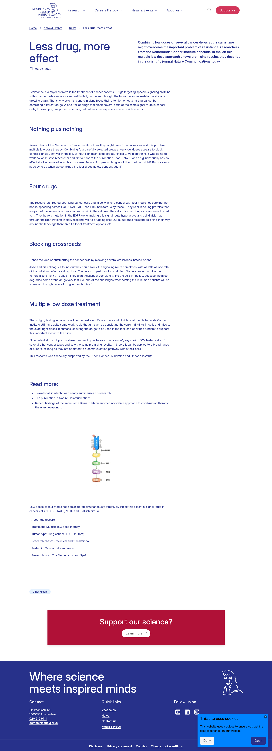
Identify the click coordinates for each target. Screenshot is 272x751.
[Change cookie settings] (265, 716)
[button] (209, 10)
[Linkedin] (187, 712)
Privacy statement (119, 746)
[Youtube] (178, 712)
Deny (207, 741)
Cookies (141, 746)
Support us (228, 10)
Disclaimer (96, 746)
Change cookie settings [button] (167, 746)
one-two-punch (50, 407)
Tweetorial (42, 393)
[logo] (46, 10)
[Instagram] (197, 712)
